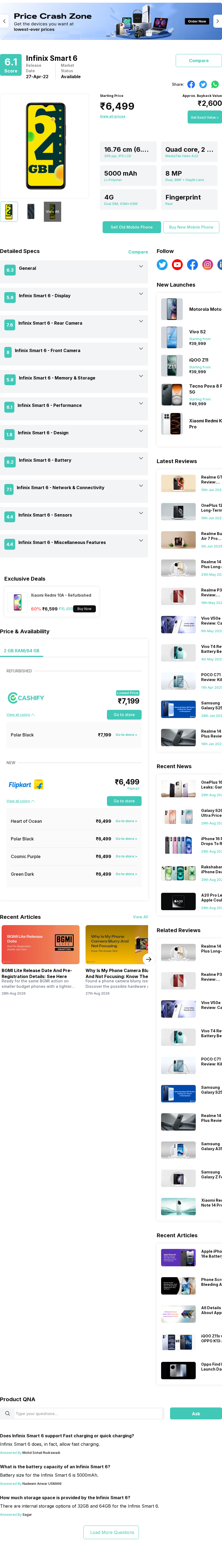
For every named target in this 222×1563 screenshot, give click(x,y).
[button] (132, 227)
